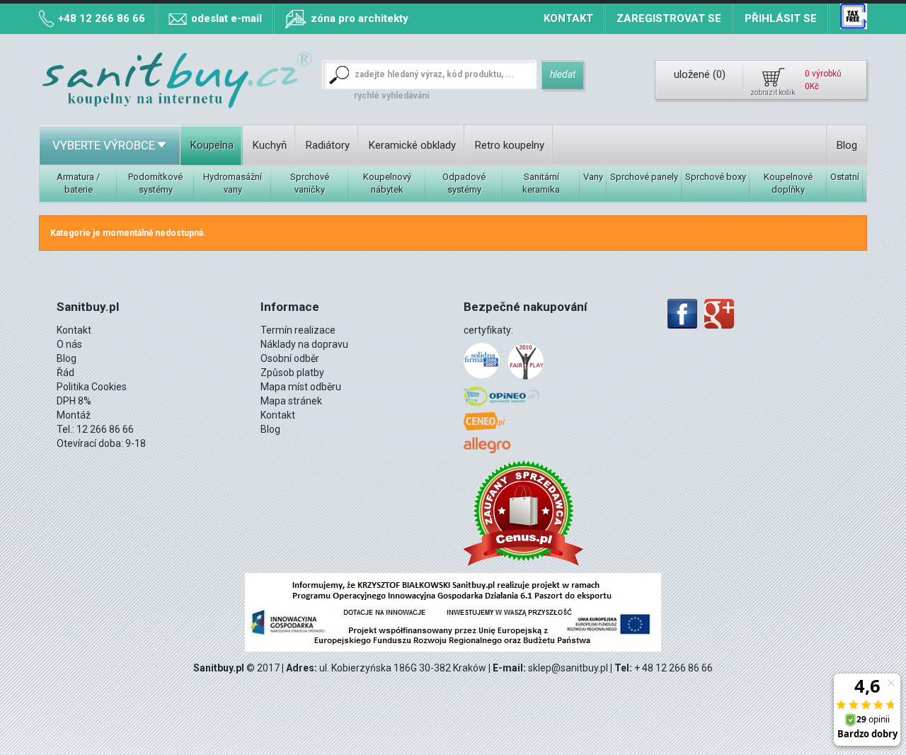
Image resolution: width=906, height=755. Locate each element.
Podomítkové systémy (155, 183)
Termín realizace (298, 330)
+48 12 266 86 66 (101, 18)
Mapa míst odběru (300, 386)
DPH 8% (74, 401)
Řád (65, 372)
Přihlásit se (781, 18)
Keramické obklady (412, 145)
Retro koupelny (509, 145)
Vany (593, 176)
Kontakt (568, 18)
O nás (69, 344)
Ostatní (844, 176)
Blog (847, 145)
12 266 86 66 (105, 429)
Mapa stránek (291, 401)
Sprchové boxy (715, 176)
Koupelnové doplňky (788, 183)
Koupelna (212, 145)
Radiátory (328, 145)
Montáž (74, 415)
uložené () (700, 74)
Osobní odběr (289, 358)
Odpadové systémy (464, 183)
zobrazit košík (772, 92)
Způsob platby (292, 372)
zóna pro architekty (359, 18)
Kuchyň (270, 145)
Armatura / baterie (78, 183)
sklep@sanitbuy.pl (568, 668)
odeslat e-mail (226, 18)
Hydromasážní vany (232, 183)
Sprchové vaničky (309, 183)
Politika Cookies (92, 386)
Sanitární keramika (541, 183)
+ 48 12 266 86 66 (673, 668)
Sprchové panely (644, 176)
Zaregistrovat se (669, 18)
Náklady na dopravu (304, 344)
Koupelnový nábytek (387, 183)
